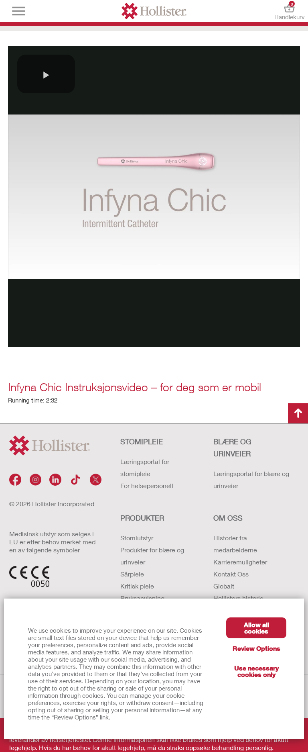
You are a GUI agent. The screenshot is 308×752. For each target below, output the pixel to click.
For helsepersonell (146, 485)
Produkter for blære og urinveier (152, 556)
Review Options (256, 648)
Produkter (142, 517)
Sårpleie (132, 574)
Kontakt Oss (231, 574)
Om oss (228, 517)
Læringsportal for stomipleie (144, 467)
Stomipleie (141, 441)
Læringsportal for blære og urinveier (251, 479)
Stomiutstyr (136, 538)
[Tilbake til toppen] (298, 413)
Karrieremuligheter (240, 562)
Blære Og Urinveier (232, 447)
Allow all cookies (256, 628)
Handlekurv (289, 11)
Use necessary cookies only (256, 671)
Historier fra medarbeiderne (235, 544)
